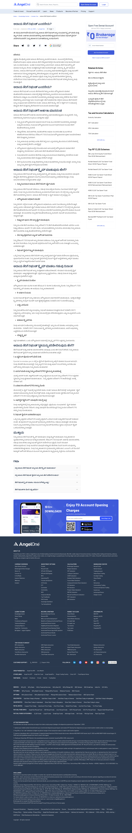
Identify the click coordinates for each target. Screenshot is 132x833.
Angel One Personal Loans (50, 812)
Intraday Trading (98, 576)
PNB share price (71, 649)
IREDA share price (19, 649)
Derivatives (97, 583)
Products (59, 11)
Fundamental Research (21, 621)
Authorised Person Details (48, 632)
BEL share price (71, 654)
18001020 (34, 662)
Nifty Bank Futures (37, 691)
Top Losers (70, 628)
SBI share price (45, 652)
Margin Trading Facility (62, 674)
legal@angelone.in (60, 799)
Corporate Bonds (46, 594)
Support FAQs (46, 662)
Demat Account (98, 568)
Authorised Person (99, 592)
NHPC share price (46, 647)
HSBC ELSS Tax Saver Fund (97, 190)
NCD (42, 592)
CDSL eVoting (100, 812)
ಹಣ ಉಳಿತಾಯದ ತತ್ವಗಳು (96, 78)
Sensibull (25, 678)
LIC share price (98, 654)
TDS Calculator (93, 133)
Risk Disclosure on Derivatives (31, 815)
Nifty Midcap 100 (68, 687)
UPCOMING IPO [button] (98, 611)
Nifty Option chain (27, 694)
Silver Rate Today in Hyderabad (34, 702)
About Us (17, 571)
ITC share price (98, 649)
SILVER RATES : (18, 702)
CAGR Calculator (72, 576)
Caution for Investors (47, 815)
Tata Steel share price (73, 645)
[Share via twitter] (34, 45)
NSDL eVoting (110, 812)
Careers (17, 583)
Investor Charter (64, 812)
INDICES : (16, 687)
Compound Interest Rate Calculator (77, 583)
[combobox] (50, 29)
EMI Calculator (71, 599)
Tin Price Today (97, 706)
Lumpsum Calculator (73, 573)
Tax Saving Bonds (46, 604)
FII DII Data (70, 630)
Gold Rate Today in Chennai (66, 698)
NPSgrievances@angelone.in (21, 795)
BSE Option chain (89, 694)
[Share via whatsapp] (28, 45)
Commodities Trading (99, 585)
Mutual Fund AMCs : (20, 709)
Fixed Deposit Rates (83, 674)
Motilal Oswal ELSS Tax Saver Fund (100, 169)
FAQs (103, 809)
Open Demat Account (88, 4)
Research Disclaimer (19, 809)
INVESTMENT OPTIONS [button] (48, 564)
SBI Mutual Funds (49, 710)
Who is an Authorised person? (49, 618)
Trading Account (98, 571)
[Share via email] (45, 45)
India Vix (97, 687)
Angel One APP (28, 674)
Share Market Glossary (73, 618)
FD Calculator (71, 585)
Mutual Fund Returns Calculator (75, 594)
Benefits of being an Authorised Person (51, 621)
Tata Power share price (47, 654)
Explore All (101, 140)
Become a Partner (72, 11)
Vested (45, 678)
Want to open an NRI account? (101, 57)
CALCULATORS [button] (72, 564)
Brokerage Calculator (73, 566)
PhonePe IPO (97, 625)
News (52, 11)
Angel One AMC (31, 670)
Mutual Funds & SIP (33, 11)
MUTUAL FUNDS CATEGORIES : (22, 713)
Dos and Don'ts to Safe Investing (50, 809)
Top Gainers (70, 625)
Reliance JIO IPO (98, 616)
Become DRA (44, 616)
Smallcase (32, 678)
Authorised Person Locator (48, 635)
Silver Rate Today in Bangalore (54, 702)
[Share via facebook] (40, 45)
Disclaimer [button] (17, 773)
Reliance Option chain (75, 694)
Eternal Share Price (72, 652)
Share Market (97, 578)
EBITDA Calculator (72, 592)
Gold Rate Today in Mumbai (32, 698)
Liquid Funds (47, 713)
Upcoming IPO (45, 578)
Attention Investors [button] (20, 722)
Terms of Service (56, 803)
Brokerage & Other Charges (22, 568)
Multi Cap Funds (100, 713)
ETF (42, 585)
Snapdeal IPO (97, 628)
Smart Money (18, 616)
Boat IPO (96, 621)
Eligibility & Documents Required (50, 625)
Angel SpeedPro (49, 674)
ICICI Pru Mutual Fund (89, 710)
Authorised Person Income (48, 623)
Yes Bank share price (20, 654)
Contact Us (18, 573)
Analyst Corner (98, 594)
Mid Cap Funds (88, 713)
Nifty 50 (23, 687)
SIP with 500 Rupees (46, 573)
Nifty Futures (26, 691)
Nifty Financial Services (43, 687)
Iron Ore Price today (85, 706)
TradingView (52, 678)
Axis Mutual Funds (61, 710)
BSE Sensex (78, 687)
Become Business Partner (48, 614)
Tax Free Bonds (45, 597)
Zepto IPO (96, 623)
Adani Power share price (74, 647)
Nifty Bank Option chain (42, 694)
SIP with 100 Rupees (46, 571)
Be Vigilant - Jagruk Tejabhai (22, 630)
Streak (39, 678)
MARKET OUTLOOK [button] (73, 611)
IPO (95, 580)
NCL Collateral (90, 812)
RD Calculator (71, 587)
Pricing (83, 11)
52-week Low (71, 623)
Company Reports (20, 625)
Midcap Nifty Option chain (58, 694)
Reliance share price (99, 645)
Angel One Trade (38, 674)
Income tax (97, 590)
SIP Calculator (71, 571)
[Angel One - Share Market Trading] (22, 5)
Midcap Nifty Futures (51, 691)
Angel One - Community (21, 628)
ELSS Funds (37, 713)
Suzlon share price (20, 647)
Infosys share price (99, 647)
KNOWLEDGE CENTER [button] (100, 564)
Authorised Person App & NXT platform (51, 630)
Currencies (44, 587)
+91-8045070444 (43, 797)
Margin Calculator (72, 568)
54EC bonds (44, 599)
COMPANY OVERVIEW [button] (21, 564)
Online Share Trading (99, 573)
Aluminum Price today (45, 706)
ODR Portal (16, 815)
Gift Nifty (105, 687)
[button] (47, 468)
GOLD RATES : (17, 698)
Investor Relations (20, 578)
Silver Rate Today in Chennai (73, 702)
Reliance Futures (65, 691)
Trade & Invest (18, 11)
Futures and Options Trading (101, 587)
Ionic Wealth (40, 670)
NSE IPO (96, 614)
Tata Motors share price (21, 652)
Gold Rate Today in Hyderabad (85, 698)
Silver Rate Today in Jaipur (91, 702)
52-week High (71, 621)
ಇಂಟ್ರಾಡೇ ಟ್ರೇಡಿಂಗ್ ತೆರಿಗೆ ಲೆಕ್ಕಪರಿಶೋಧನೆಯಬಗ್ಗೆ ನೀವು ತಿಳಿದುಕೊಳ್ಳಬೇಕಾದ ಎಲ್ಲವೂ (97, 101)
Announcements (71, 616)
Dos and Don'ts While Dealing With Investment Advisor (84, 809)
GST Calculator (93, 123)
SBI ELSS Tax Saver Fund (97, 203)
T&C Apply (109, 809)
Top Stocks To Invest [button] (22, 643)
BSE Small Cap (88, 687)
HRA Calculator (93, 128)
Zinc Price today (59, 706)
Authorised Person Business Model (50, 628)
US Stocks (44, 583)
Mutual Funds (44, 568)
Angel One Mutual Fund (35, 710)
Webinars (17, 580)
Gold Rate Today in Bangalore (104, 698)
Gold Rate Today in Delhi (49, 698)
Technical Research (20, 623)
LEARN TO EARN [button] (20, 611)
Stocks (43, 566)
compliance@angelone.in (58, 793)
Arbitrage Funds (69, 713)
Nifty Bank (31, 687)
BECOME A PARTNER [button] (47, 611)
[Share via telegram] (22, 45)
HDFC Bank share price (47, 645)
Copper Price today (30, 706)
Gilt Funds (79, 713)
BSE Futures (76, 691)
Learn (45, 11)
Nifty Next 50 (57, 687)
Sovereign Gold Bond (46, 601)
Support (91, 11)
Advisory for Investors (77, 812)
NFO (42, 576)
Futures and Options (46, 580)
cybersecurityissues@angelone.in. (65, 797)
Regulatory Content (33, 809)
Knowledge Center (20, 614)
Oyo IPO (96, 618)
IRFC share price (19, 645)
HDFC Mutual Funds (75, 710)
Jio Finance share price (100, 652)
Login (104, 4)
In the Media (18, 576)
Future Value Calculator (73, 580)
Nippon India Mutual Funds (105, 710)
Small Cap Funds (58, 713)
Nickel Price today (71, 706)
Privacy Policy (46, 803)
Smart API (73, 674)
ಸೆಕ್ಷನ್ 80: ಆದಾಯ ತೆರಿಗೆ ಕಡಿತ (97, 72)
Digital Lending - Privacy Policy (32, 812)
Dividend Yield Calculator (74, 578)
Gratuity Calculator (94, 117)
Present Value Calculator (74, 590)
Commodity (44, 590)
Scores (64, 809)
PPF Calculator (71, 597)
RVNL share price (45, 649)
